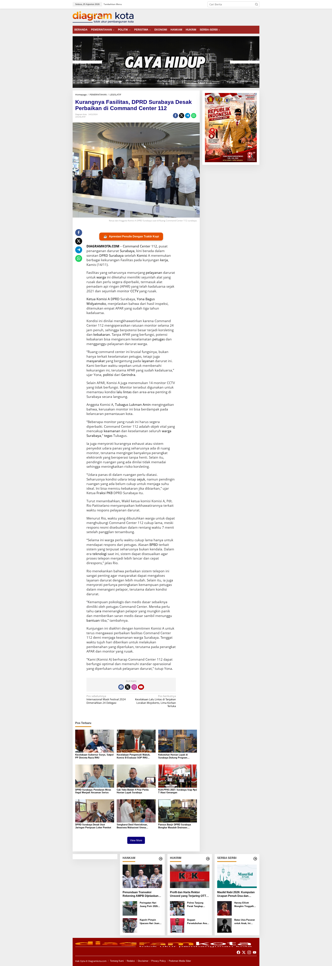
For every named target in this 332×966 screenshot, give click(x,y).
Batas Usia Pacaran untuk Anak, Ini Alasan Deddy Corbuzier (244, 922)
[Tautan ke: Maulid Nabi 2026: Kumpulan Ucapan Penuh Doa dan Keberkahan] (237, 876)
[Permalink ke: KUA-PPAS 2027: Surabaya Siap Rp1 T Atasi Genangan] (177, 775)
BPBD (153, 544)
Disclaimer (143, 961)
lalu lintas (124, 392)
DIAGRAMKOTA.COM (102, 246)
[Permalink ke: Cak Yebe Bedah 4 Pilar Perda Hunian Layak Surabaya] (136, 775)
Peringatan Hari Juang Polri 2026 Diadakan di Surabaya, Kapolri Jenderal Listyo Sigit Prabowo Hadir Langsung (151, 904)
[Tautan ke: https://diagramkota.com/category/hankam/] (161, 859)
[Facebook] (121, 687)
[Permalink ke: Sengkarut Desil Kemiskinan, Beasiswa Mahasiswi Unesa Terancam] (136, 810)
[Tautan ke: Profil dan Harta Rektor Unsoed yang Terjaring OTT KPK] (190, 876)
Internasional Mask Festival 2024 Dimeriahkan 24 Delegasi (106, 699)
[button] (256, 4)
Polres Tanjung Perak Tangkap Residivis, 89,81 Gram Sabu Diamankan (195, 904)
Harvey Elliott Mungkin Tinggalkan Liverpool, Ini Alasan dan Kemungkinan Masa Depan (245, 904)
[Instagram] (134, 687)
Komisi (142, 255)
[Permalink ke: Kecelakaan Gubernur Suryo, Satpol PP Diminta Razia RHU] (94, 741)
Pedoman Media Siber (180, 961)
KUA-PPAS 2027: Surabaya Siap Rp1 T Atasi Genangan (177, 791)
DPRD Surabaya (111, 255)
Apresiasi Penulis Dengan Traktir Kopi (131, 236)
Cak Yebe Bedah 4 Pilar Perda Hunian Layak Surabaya (133, 791)
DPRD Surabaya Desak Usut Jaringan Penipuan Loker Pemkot (93, 826)
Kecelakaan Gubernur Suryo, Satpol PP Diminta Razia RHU (94, 756)
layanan (148, 361)
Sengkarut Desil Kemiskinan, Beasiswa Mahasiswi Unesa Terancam (132, 826)
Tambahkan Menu (113, 4)
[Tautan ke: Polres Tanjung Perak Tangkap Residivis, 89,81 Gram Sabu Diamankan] (177, 908)
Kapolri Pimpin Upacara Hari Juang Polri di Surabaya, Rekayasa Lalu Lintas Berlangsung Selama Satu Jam (150, 922)
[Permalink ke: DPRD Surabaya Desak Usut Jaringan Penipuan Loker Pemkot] (94, 810)
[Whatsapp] (193, 115)
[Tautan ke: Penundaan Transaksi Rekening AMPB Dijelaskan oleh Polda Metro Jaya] (142, 876)
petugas (158, 339)
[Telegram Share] (187, 115)
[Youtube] (141, 687)
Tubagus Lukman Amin (133, 404)
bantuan (93, 620)
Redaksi (131, 961)
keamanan (112, 431)
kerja (164, 260)
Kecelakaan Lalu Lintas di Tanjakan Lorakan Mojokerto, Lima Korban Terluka (155, 701)
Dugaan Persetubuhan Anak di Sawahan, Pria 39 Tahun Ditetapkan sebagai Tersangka (197, 922)
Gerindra (128, 374)
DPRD (115, 299)
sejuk (141, 479)
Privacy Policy (158, 961)
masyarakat (95, 361)
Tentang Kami (117, 961)
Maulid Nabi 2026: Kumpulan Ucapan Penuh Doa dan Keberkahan (236, 894)
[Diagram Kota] (103, 17)
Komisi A (103, 299)
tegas (108, 435)
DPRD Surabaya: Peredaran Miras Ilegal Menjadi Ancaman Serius (93, 791)
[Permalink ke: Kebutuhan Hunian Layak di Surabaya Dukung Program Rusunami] (177, 741)
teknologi (100, 554)
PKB (110, 493)
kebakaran (101, 334)
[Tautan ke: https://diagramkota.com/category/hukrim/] (208, 859)
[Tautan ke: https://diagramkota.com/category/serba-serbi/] (255, 859)
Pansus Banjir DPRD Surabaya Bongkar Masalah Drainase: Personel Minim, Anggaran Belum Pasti (176, 826)
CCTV (134, 291)
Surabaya (127, 251)
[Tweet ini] (181, 115)
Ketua (91, 299)
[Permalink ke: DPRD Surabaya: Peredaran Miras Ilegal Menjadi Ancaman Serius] (94, 775)
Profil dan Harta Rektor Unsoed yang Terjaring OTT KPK (188, 894)
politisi (108, 374)
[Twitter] (127, 687)
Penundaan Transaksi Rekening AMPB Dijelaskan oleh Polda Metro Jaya (140, 894)
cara (98, 611)
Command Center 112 (140, 246)
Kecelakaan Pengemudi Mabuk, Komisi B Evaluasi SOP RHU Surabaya (133, 756)
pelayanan (154, 272)
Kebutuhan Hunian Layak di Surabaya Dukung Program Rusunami (173, 756)
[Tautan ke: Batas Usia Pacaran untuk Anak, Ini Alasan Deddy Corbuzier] (224, 925)
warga (101, 277)
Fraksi (101, 493)
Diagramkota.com (97, 961)
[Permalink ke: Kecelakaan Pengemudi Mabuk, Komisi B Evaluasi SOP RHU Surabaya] (136, 741)
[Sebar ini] (175, 115)
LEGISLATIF (80, 117)
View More (136, 840)
